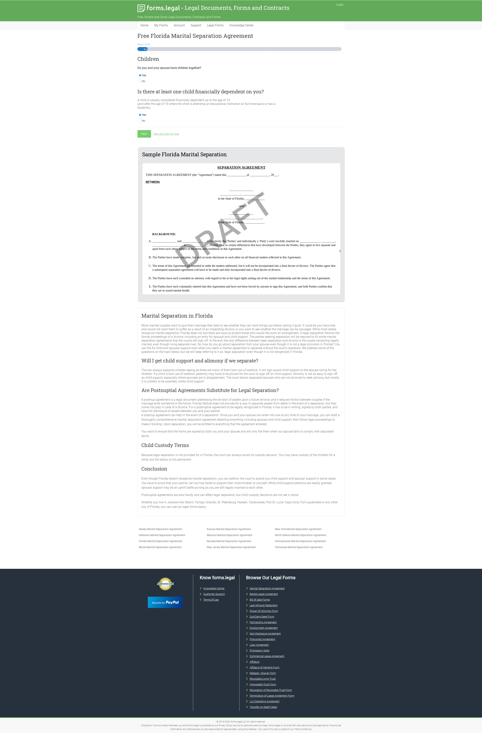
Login (340, 4)
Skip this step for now (166, 133)
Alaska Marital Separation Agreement (160, 529)
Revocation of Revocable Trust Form (271, 690)
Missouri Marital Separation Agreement (229, 535)
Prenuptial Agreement (262, 639)
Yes (144, 75)
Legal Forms (215, 25)
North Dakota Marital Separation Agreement (300, 535)
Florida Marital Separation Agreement (160, 541)
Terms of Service (303, 729)
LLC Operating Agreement (264, 701)
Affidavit (254, 661)
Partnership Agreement (263, 622)
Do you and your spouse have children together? (169, 68)
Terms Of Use (211, 599)
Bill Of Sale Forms (260, 599)
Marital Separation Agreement (267, 588)
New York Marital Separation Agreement (298, 529)
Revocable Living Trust (263, 678)
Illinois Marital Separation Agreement (160, 547)
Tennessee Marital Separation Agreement (299, 547)
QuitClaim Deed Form (262, 616)
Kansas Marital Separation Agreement (229, 529)
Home (144, 25)
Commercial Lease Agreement (267, 656)
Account (179, 25)
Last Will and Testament (264, 605)
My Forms (161, 25)
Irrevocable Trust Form (263, 684)
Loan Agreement (259, 644)
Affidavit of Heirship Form (264, 667)
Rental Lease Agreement (264, 594)
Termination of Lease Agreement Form (272, 695)
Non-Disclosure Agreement (265, 633)
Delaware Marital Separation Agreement (162, 535)
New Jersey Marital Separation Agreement (231, 547)
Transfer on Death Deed (263, 707)
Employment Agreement (264, 627)
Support (196, 25)
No (143, 81)
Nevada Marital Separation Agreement (229, 541)
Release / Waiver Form (263, 673)
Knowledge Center (241, 25)
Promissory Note (259, 650)
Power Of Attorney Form (264, 610)
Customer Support (214, 594)
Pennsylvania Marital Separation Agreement (300, 541)
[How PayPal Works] (165, 595)
